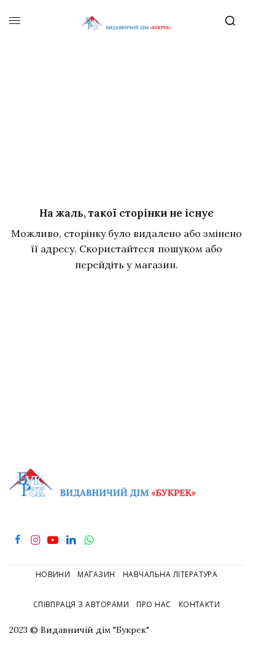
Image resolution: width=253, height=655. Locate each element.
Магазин (96, 574)
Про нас (153, 604)
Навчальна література (170, 574)
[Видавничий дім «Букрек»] (127, 21)
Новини (53, 574)
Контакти (199, 604)
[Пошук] (233, 21)
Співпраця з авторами (81, 604)
